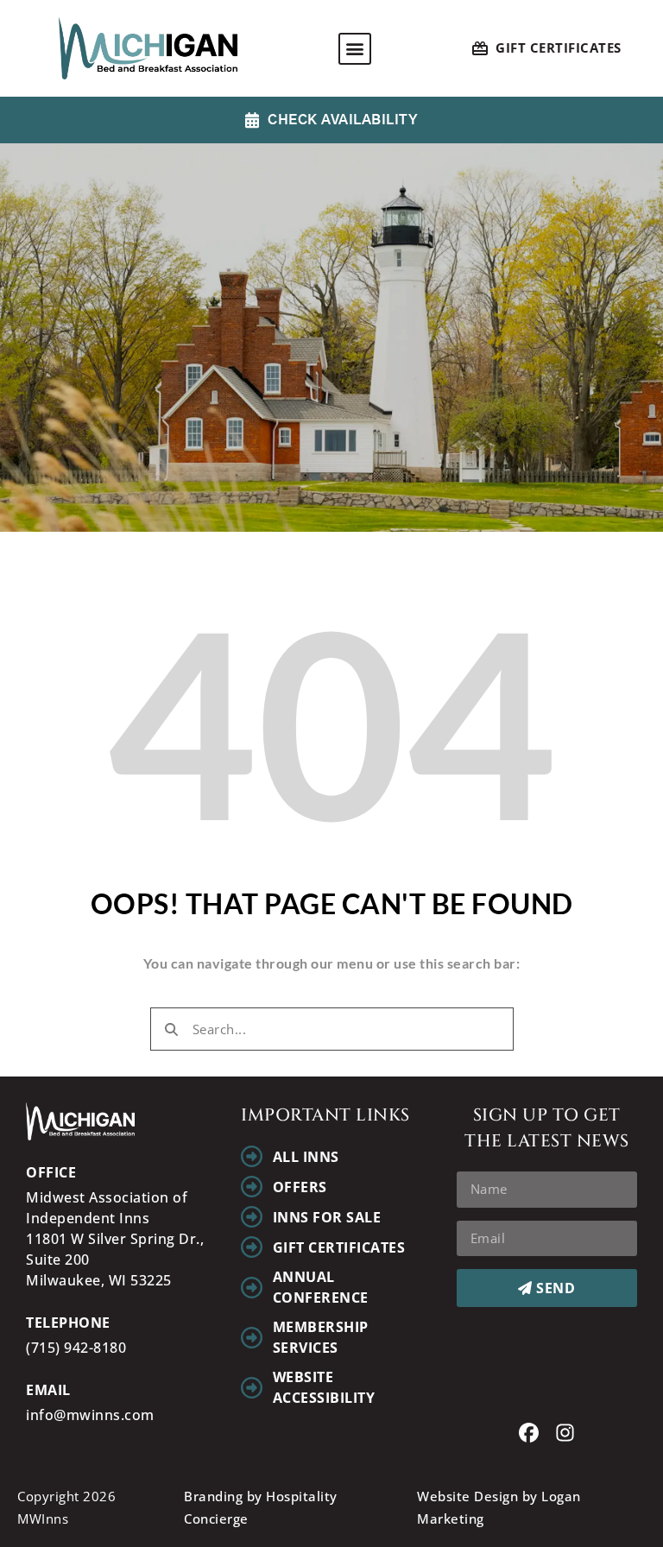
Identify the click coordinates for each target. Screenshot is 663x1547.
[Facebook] (529, 1433)
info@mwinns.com (90, 1414)
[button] (354, 49)
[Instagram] (565, 1433)
